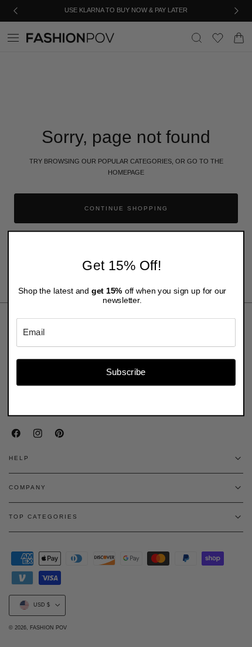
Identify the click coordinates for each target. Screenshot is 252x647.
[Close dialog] (237, 238)
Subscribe (126, 372)
